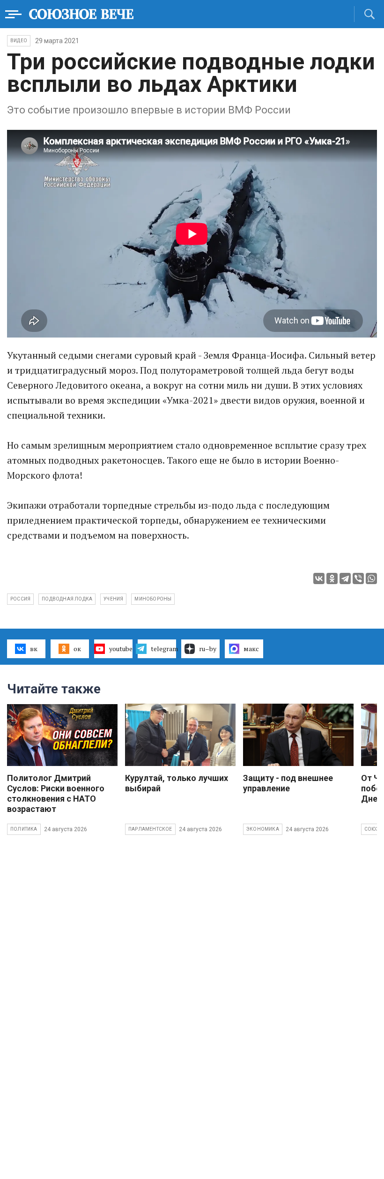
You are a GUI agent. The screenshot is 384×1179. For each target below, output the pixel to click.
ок (77, 648)
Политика (23, 829)
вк (33, 648)
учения (113, 598)
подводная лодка (67, 598)
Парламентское (150, 829)
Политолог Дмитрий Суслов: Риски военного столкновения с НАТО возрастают (55, 793)
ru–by (207, 648)
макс (251, 648)
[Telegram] (345, 578)
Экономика (262, 829)
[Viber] (358, 578)
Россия (20, 598)
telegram (163, 648)
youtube (121, 648)
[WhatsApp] (371, 578)
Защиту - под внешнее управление (288, 783)
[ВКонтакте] (319, 578)
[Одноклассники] (332, 578)
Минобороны (152, 598)
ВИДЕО (18, 40)
